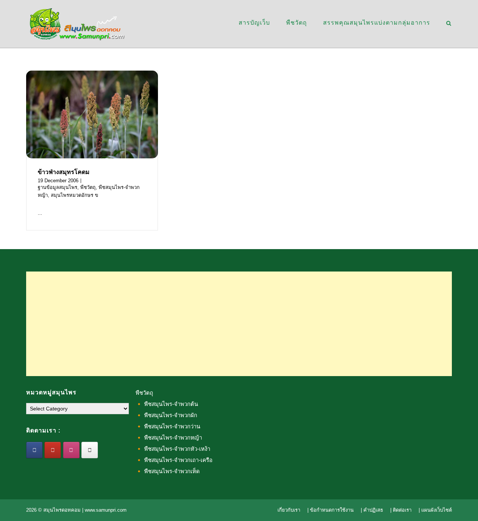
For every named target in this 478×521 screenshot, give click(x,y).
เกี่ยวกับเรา (288, 510)
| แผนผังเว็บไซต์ (435, 510)
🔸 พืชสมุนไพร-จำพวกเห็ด (168, 471)
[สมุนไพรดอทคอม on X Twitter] (89, 450)
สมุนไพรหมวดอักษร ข (74, 195)
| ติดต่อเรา (401, 510)
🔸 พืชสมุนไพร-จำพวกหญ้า (169, 437)
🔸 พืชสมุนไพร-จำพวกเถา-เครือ (174, 460)
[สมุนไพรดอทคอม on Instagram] (71, 450)
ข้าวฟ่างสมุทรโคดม (64, 172)
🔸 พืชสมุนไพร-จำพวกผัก (166, 415)
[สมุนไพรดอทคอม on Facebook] (34, 450)
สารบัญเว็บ (254, 22)
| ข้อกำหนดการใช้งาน (330, 510)
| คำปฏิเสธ (372, 510)
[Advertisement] (239, 324)
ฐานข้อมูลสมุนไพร (57, 187)
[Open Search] (449, 24)
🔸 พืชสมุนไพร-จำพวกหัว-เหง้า (173, 449)
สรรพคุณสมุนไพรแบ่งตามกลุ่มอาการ (376, 22)
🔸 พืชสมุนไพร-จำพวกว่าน (168, 426)
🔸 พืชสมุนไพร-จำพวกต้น (167, 404)
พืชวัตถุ (296, 22)
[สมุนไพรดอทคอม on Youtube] (52, 450)
